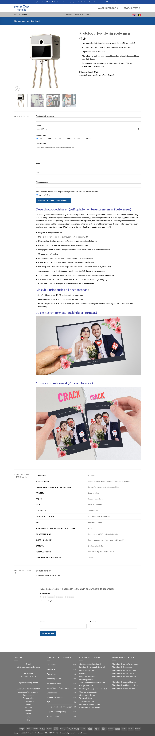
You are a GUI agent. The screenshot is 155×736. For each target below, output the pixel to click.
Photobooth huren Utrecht (123, 673)
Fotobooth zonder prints (89, 704)
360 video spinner (54, 683)
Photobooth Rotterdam (122, 667)
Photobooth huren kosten (90, 707)
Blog (28, 720)
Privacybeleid (28, 698)
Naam (38, 163)
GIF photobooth (86, 685)
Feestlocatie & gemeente (45, 116)
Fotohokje (51, 669)
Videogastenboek (86, 701)
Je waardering (45, 593)
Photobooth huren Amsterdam (125, 664)
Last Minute (28, 701)
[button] (17, 88)
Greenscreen (52, 693)
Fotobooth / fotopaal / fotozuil (92, 667)
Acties (28, 713)
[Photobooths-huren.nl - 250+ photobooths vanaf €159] (26, 8)
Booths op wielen (54, 678)
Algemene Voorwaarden (28, 692)
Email (38, 173)
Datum (38, 125)
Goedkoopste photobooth (90, 664)
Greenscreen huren (87, 695)
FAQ (28, 717)
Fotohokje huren (86, 679)
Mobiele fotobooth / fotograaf (59, 707)
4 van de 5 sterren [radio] (58, 597)
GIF (48, 702)
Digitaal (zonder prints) (56, 711)
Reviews (28, 710)
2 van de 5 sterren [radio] (44, 597)
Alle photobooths (108, 8)
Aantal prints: (41, 135)
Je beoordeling (46, 601)
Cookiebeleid (28, 695)
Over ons (28, 704)
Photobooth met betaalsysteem (125, 685)
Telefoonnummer (42, 182)
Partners (28, 707)
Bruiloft (82, 673)
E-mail (93, 622)
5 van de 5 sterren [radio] (69, 597)
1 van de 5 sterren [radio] (40, 597)
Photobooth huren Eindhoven (124, 676)
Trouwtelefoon (85, 698)
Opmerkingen (41, 143)
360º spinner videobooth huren (92, 682)
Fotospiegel (51, 674)
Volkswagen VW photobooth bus (93, 689)
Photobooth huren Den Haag (124, 670)
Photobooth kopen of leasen (124, 682)
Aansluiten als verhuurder (28, 689)
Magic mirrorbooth (87, 676)
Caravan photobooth (88, 692)
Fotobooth (35, 21)
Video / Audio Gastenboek (58, 688)
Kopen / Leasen (53, 716)
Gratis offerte (132, 8)
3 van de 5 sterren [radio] (50, 597)
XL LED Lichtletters (55, 697)
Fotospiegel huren (86, 670)
